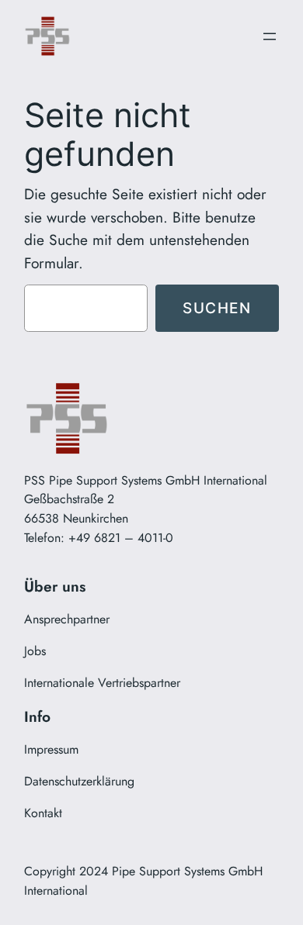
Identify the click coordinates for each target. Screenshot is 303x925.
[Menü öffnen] (269, 36)
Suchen (217, 308)
